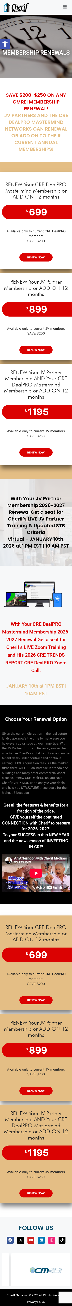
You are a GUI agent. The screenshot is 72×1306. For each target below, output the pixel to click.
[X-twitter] (20, 1240)
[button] (5, 44)
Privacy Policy (36, 1301)
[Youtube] (30, 1240)
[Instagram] (51, 1240)
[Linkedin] (41, 1240)
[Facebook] (10, 1240)
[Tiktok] (62, 1240)
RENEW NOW (36, 257)
